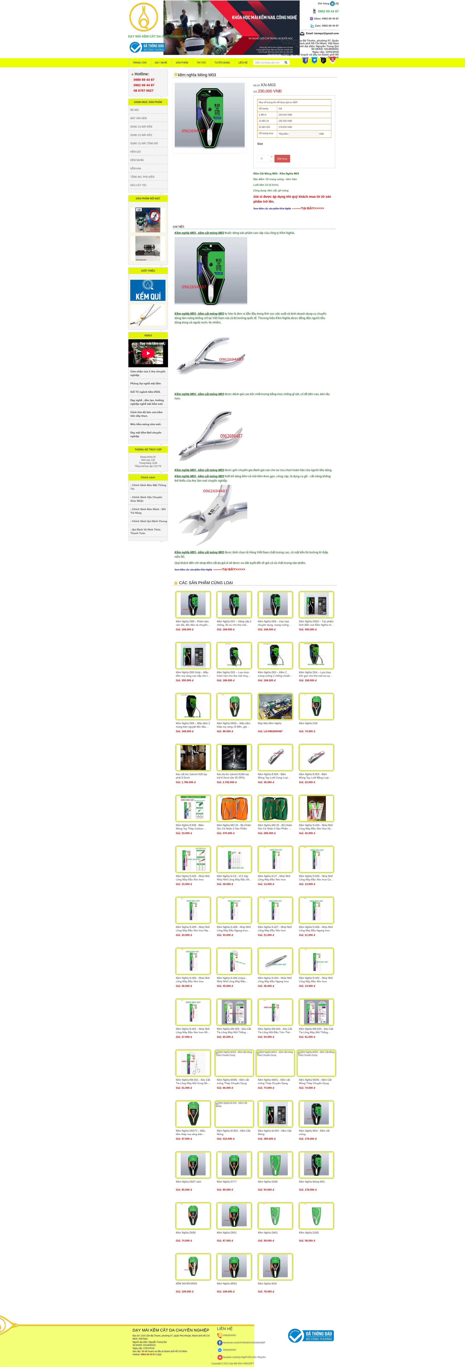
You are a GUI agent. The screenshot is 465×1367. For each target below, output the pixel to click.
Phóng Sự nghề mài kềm (145, 383)
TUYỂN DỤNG (222, 62)
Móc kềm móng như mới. (145, 424)
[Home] (144, 17)
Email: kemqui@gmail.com (322, 33)
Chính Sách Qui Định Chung (149, 521)
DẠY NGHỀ (161, 62)
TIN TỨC (201, 62)
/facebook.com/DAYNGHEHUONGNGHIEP (244, 1342)
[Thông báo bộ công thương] (146, 47)
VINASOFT (248, 1363)
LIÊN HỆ (243, 62)
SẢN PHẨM (182, 62)
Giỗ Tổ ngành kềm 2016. (145, 391)
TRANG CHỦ (140, 62)
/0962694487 (229, 1335)
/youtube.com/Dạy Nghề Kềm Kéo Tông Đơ (244, 1357)
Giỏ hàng (328, 3)
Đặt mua (282, 158)
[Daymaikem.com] (231, 38)
